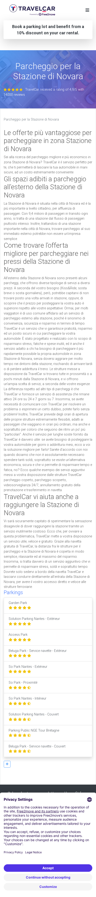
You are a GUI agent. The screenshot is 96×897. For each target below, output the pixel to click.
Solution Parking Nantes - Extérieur (34, 619)
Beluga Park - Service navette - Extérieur (38, 651)
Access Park (18, 635)
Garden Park (18, 603)
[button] (7, 764)
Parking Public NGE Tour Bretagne (34, 731)
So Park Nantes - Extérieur (28, 667)
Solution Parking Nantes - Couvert (34, 714)
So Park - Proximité (23, 683)
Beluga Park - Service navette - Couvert (37, 746)
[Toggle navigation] (87, 10)
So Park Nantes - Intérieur (27, 698)
